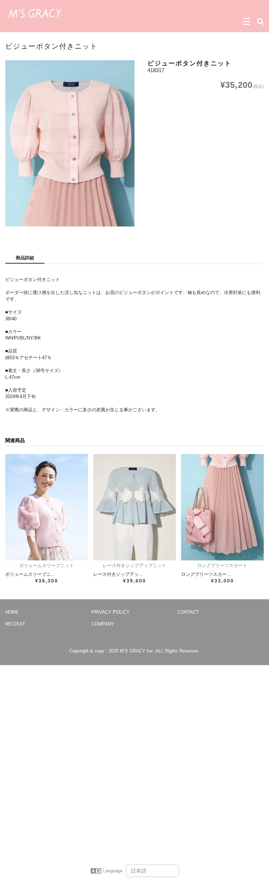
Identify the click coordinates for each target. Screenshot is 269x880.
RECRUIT (15, 624)
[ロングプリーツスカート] (222, 507)
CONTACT (188, 612)
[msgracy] (34, 12)
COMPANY (102, 624)
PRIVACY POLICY (110, 612)
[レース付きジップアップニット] (134, 507)
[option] (69, 143)
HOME (12, 612)
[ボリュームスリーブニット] (46, 507)
